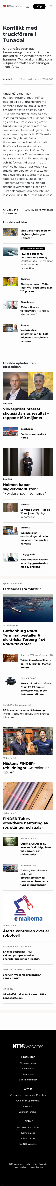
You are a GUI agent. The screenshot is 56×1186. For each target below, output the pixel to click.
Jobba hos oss (28, 1138)
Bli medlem (28, 1068)
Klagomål (28, 1106)
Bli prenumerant (28, 1063)
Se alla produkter (28, 1079)
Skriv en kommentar (40, 209)
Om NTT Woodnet (28, 1144)
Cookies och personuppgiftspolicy (28, 1095)
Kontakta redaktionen (28, 1127)
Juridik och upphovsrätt (28, 1100)
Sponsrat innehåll (28, 1111)
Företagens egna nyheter (21, 589)
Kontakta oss (28, 1133)
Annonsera (28, 1074)
